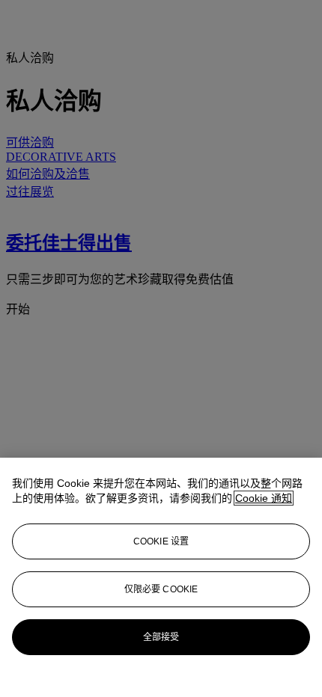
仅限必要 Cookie (161, 589)
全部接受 (161, 637)
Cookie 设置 (161, 541)
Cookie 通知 (263, 498)
